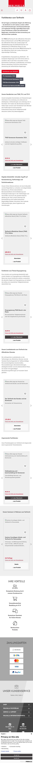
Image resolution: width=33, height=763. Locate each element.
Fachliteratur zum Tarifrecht (10, 71)
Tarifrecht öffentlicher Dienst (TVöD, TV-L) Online (16, 232)
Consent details (5, 751)
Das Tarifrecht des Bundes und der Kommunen (15, 399)
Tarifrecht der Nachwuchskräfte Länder (13, 85)
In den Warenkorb (17, 164)
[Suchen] (17, 10)
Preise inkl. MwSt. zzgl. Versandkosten (14, 160)
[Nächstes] (31, 144)
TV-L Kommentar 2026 (9, 76)
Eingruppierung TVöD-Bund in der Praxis (15, 311)
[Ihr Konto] (25, 10)
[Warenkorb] (29, 10)
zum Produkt (17, 167)
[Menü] (2, 10)
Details (16, 564)
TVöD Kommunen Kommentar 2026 (12, 79)
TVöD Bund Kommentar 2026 (11, 82)
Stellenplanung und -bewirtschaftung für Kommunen (15, 472)
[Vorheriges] (2, 144)
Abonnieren (17, 258)
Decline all (16, 758)
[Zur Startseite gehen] (16, 3)
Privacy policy (17, 751)
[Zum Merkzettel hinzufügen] (25, 132)
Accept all (16, 755)
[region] (16, 144)
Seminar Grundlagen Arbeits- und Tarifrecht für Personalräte (15, 538)
